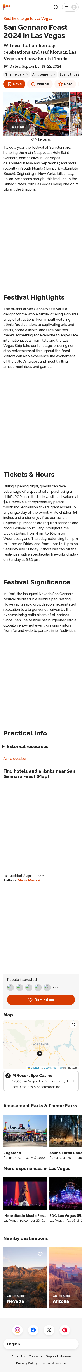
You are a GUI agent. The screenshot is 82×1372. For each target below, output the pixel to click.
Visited (43, 84)
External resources (27, 746)
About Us (18, 1356)
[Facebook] (33, 1330)
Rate (68, 84)
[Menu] (70, 7)
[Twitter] (49, 1330)
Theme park (14, 74)
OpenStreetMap (53, 1067)
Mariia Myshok (29, 880)
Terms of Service (53, 1363)
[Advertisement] (41, 238)
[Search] (55, 7)
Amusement (42, 74)
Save (17, 84)
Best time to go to (27, 19)
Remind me (44, 1000)
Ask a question (15, 759)
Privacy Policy (26, 1363)
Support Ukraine (58, 1356)
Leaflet (34, 1067)
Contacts (35, 1356)
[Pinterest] (64, 1330)
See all (18, 127)
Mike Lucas (43, 139)
